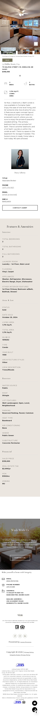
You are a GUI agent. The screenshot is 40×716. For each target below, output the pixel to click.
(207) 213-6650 (11, 587)
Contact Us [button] (20, 558)
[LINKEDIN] (25, 636)
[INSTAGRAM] (20, 636)
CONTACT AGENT (20, 208)
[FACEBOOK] (15, 636)
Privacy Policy (29, 652)
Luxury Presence (25, 642)
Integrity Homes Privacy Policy (20, 655)
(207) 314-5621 (8, 188)
